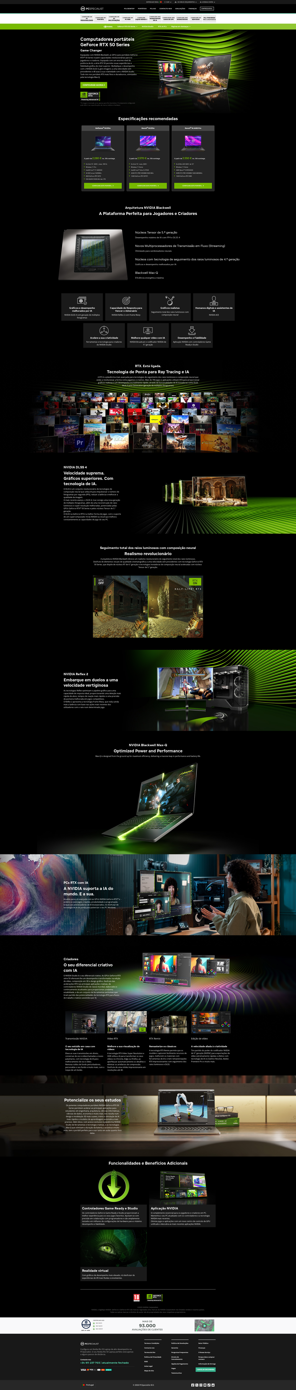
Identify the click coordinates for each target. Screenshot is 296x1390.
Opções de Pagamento (179, 1364)
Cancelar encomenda (205, 1369)
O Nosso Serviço (204, 1352)
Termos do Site (149, 1352)
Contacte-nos (149, 1348)
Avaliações (180, 8)
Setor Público (203, 1343)
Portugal (90, 1385)
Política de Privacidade (152, 1357)
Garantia (174, 1348)
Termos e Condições (151, 1343)
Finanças (193, 8)
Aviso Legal (148, 1366)
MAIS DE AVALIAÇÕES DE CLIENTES (147, 1325)
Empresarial (207, 8)
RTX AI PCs (162, 26)
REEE (146, 1361)
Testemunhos (176, 1373)
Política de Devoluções (179, 1343)
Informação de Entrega (207, 1364)
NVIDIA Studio (147, 26)
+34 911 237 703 (90, 1362)
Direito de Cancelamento (176, 1358)
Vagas (173, 1368)
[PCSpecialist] (91, 8)
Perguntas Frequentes (179, 1352)
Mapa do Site (149, 1371)
